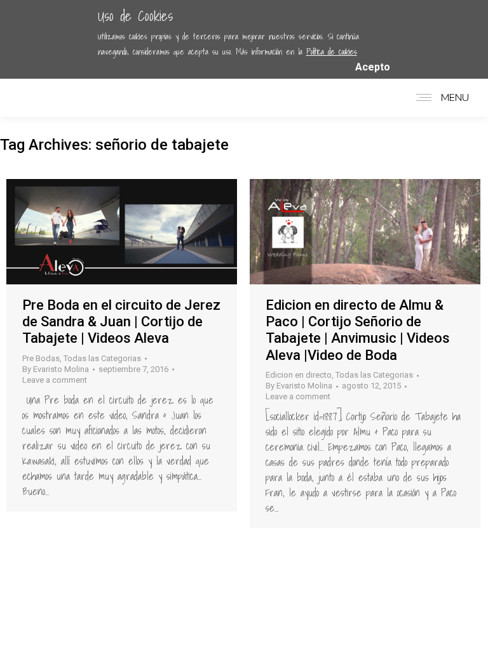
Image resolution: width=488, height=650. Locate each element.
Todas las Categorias (102, 358)
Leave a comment (54, 380)
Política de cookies (331, 51)
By (55, 369)
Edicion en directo (299, 375)
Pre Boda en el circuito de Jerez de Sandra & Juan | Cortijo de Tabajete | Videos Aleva (121, 322)
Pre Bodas (41, 358)
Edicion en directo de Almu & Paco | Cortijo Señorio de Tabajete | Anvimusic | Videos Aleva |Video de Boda (358, 330)
